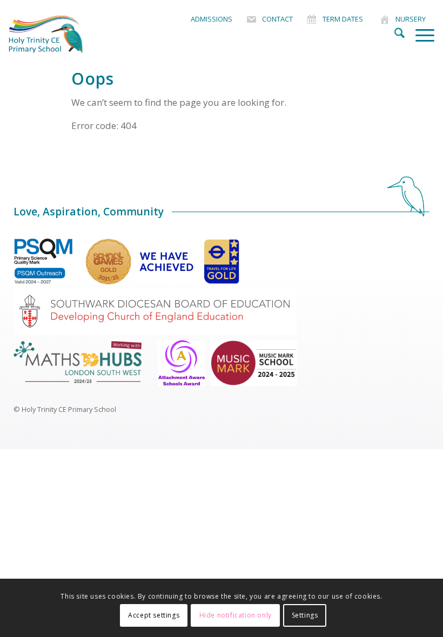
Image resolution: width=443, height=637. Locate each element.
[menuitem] (211, 19)
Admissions (211, 19)
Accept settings (153, 615)
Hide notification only (235, 615)
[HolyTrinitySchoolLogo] (62, 34)
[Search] (394, 34)
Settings (305, 615)
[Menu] (419, 34)
